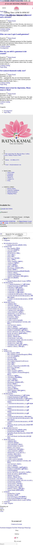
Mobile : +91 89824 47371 (12, 160)
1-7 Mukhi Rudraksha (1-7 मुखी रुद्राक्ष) (18, 284)
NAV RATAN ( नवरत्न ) (14, 325)
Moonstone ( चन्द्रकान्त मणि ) (15, 268)
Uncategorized (4, 30)
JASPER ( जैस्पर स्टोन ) (14, 315)
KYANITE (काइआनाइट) (14, 456)
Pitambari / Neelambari (14, 385)
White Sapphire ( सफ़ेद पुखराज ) (16, 390)
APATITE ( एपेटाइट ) (13, 305)
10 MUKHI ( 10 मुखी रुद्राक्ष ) (15, 289)
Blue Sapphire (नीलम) (13, 248)
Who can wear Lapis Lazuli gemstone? (14, 34)
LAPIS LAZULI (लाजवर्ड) (15, 320)
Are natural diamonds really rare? (13, 71)
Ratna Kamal (12, 38)
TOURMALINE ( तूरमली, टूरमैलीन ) (17, 345)
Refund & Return (12, 192)
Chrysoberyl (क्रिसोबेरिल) (14, 377)
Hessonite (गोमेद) (12, 359)
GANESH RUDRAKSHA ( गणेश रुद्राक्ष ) (19, 294)
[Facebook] (2, 200)
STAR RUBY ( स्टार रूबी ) (15, 338)
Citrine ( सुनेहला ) (12, 264)
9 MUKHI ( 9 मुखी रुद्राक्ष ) (15, 287)
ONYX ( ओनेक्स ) (12, 327)
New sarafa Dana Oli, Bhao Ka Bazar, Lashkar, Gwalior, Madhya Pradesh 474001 (17, 154)
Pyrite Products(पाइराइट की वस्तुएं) (16, 498)
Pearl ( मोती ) (11, 256)
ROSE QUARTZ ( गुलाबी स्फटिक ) (17, 333)
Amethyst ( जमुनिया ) (13, 263)
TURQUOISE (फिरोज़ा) (14, 274)
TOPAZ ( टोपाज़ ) (12, 273)
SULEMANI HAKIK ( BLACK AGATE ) (20, 340)
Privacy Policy (11, 188)
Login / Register (8, 503)
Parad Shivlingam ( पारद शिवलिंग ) (17, 497)
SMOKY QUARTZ (13, 335)
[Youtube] (7, 200)
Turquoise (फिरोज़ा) (12, 389)
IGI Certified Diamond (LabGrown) (17, 361)
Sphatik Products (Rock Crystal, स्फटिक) (19, 281)
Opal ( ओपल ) (11, 255)
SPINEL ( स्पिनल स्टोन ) (14, 336)
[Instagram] (13, 200)
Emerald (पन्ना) (11, 358)
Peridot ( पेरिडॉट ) (12, 269)
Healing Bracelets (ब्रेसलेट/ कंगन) (16, 245)
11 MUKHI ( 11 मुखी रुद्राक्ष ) (15, 291)
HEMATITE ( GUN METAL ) (16, 314)
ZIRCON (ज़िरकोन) (13, 278)
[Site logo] (16, 11)
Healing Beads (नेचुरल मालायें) (15, 431)
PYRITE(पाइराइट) (12, 470)
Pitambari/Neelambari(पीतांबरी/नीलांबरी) (18, 271)
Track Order (10, 172)
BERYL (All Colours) (13, 447)
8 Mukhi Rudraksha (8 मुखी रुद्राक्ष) (17, 286)
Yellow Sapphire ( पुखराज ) (15, 261)
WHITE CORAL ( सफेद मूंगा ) (16, 346)
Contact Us (10, 179)
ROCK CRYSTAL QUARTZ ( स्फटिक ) (19, 332)
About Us (10, 177)
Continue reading (5, 29)
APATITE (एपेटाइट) (13, 443)
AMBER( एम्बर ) (12, 304)
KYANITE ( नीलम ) (13, 317)
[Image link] (16, 147)
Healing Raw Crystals (13, 493)
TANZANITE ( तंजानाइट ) (15, 341)
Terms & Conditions (13, 190)
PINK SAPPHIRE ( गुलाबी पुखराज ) (17, 328)
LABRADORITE (12, 318)
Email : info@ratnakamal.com (13, 164)
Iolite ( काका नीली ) (12, 266)
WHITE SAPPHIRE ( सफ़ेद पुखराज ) (18, 276)
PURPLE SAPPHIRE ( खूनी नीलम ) (17, 330)
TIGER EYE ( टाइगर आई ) (15, 343)
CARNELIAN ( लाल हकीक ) (15, 310)
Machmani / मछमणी (12, 495)
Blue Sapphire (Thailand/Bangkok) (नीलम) (19, 354)
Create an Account (16, 524)
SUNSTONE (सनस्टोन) (14, 482)
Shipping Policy (12, 193)
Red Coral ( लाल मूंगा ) (13, 258)
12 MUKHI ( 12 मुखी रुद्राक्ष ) (15, 292)
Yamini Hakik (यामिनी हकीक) (15, 490)
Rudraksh (10, 175)
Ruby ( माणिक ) (11, 260)
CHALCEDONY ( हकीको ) (15, 312)
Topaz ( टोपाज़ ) (11, 387)
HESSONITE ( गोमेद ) (13, 253)
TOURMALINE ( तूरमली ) (15, 487)
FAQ (8, 180)
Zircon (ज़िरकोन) (12, 392)
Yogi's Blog (3, 67)
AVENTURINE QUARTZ (15, 309)
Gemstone (10, 174)
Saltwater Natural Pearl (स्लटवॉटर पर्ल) (18, 366)
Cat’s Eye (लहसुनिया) (13, 250)
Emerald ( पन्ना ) (12, 251)
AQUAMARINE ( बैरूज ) (14, 307)
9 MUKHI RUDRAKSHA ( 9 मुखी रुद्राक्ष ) (19, 398)
